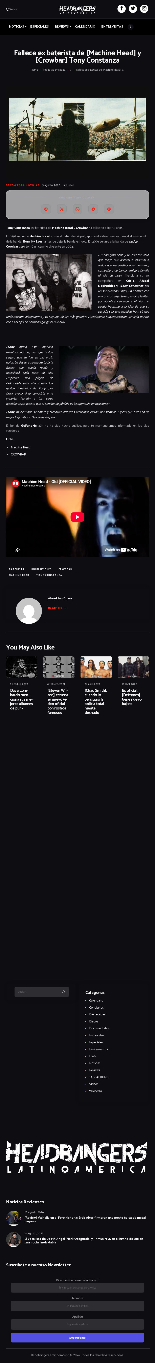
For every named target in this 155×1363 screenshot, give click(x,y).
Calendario (96, 1000)
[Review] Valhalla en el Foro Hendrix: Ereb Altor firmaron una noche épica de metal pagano (85, 1219)
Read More (55, 608)
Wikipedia (95, 1091)
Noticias (32, 185)
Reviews (94, 1070)
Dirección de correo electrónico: (77, 1280)
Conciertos (96, 1007)
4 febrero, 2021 (56, 684)
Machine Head (20, 447)
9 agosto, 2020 (51, 185)
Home (34, 70)
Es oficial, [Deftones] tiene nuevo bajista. (131, 697)
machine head (19, 575)
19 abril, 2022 (129, 684)
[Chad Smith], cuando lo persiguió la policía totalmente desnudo (96, 702)
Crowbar (65, 569)
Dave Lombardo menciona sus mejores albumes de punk (21, 700)
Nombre (77, 1298)
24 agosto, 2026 (34, 1233)
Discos (93, 1021)
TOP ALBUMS (99, 1077)
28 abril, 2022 (92, 684)
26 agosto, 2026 (34, 1212)
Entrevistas (96, 1035)
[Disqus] (37, 731)
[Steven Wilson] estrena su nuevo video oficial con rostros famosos (57, 702)
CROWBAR (18, 454)
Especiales (96, 1042)
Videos (93, 1084)
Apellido (77, 1317)
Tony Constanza (49, 575)
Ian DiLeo (69, 185)
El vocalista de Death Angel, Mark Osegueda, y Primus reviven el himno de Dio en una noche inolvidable (83, 1240)
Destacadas (15, 185)
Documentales (99, 1028)
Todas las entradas (54, 70)
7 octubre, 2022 (19, 684)
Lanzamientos (98, 1049)
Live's (92, 1056)
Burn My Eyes (41, 569)
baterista (17, 569)
